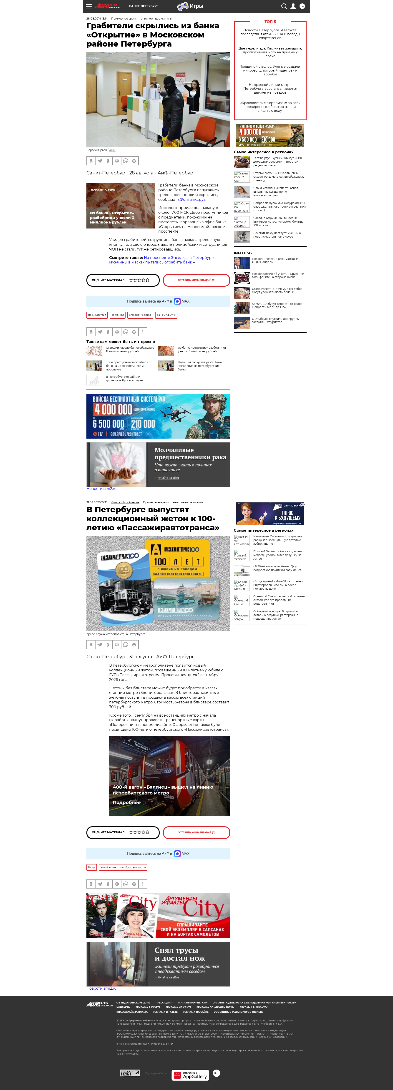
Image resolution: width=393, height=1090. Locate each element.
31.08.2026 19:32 (97, 502)
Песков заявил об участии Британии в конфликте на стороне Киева (278, 275)
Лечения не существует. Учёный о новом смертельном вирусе (277, 234)
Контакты (123, 1007)
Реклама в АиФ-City (253, 1007)
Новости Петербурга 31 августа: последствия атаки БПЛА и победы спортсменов (270, 34)
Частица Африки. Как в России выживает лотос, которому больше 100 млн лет (278, 221)
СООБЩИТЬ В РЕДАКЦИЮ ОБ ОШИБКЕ (238, 1012)
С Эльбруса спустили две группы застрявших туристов (275, 320)
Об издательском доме (133, 1002)
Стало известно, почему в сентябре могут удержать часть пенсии (277, 290)
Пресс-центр (164, 1002)
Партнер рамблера (155, 1073)
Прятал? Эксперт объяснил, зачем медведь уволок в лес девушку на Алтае (277, 555)
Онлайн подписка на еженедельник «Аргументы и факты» (255, 1002)
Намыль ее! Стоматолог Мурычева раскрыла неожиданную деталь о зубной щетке (277, 540)
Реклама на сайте (178, 1007)
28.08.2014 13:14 (97, 18)
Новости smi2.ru (101, 489)
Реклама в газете (148, 1007)
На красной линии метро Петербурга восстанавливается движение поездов (270, 88)
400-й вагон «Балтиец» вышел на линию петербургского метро (163, 790)
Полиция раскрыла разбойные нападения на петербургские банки (200, 365)
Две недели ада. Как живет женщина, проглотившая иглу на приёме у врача (270, 52)
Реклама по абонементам (215, 1007)
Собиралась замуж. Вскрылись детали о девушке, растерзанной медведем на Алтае (276, 615)
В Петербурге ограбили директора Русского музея (125, 378)
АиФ (112, 150)
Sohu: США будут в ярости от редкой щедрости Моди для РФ (278, 305)
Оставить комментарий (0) (196, 280)
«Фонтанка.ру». (192, 199)
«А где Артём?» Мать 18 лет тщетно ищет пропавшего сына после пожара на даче (278, 585)
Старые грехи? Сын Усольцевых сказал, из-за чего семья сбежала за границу (278, 176)
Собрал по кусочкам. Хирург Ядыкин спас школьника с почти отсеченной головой (279, 206)
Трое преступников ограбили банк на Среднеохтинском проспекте (127, 365)
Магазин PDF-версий (192, 1002)
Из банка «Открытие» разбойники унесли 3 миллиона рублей (202, 349)
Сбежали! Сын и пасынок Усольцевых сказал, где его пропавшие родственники (280, 600)
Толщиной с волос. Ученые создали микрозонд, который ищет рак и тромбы (270, 70)
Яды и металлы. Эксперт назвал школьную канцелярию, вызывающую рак (275, 191)
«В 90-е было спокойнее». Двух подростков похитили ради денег (277, 568)
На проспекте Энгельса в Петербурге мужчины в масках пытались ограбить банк (162, 260)
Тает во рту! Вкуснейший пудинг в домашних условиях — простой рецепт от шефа (277, 161)
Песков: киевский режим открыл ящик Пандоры (275, 260)
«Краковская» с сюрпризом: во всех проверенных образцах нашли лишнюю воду (270, 107)
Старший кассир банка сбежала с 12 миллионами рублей (130, 349)
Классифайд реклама (132, 1012)
